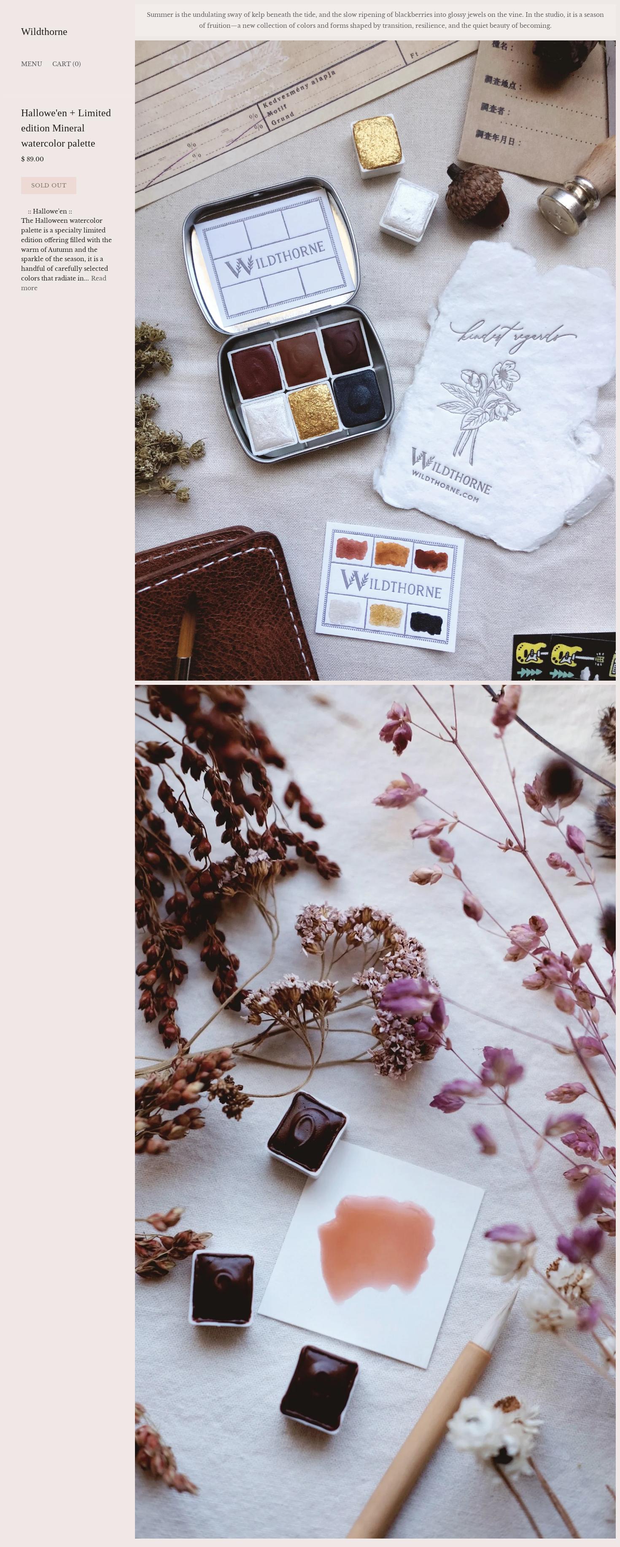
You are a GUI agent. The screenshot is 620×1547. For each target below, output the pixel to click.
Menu (31, 64)
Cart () (66, 64)
